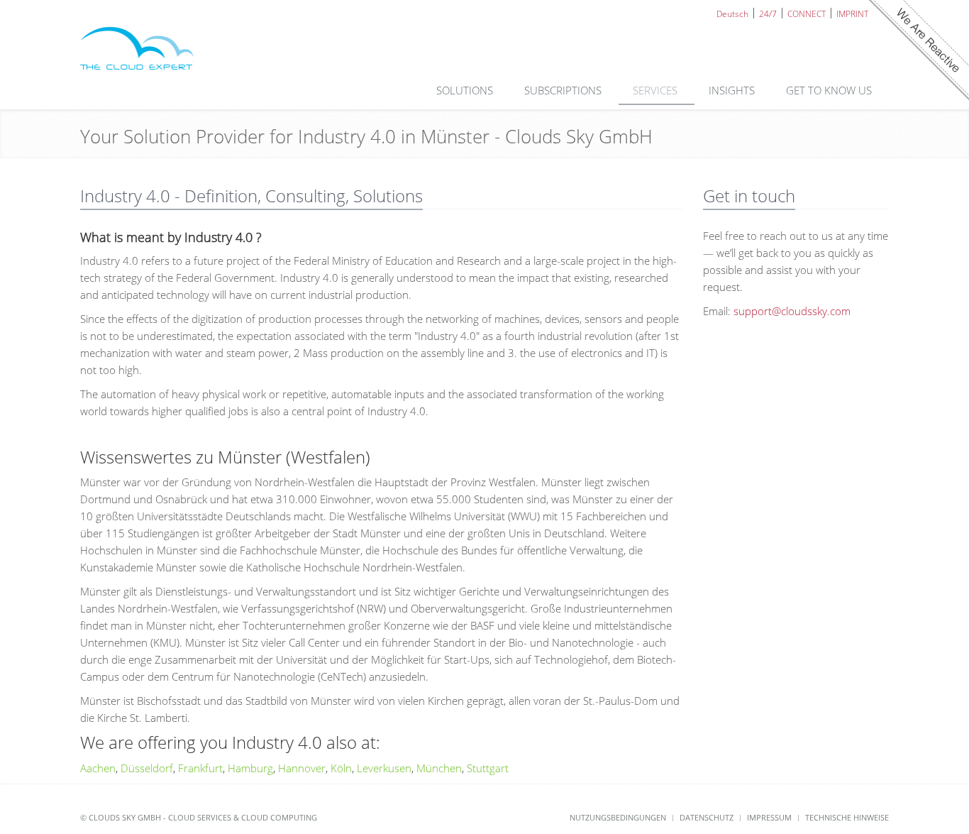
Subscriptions (564, 90)
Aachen (98, 768)
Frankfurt (200, 768)
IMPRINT (852, 13)
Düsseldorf (147, 768)
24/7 (768, 13)
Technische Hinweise (847, 817)
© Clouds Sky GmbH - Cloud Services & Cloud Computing (198, 817)
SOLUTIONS (466, 90)
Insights (733, 90)
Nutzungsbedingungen (618, 817)
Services (656, 90)
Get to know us (830, 90)
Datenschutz (706, 817)
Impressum (769, 817)
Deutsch (732, 13)
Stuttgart (488, 768)
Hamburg (250, 768)
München (439, 768)
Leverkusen (384, 768)
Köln (341, 768)
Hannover (302, 768)
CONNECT (806, 13)
